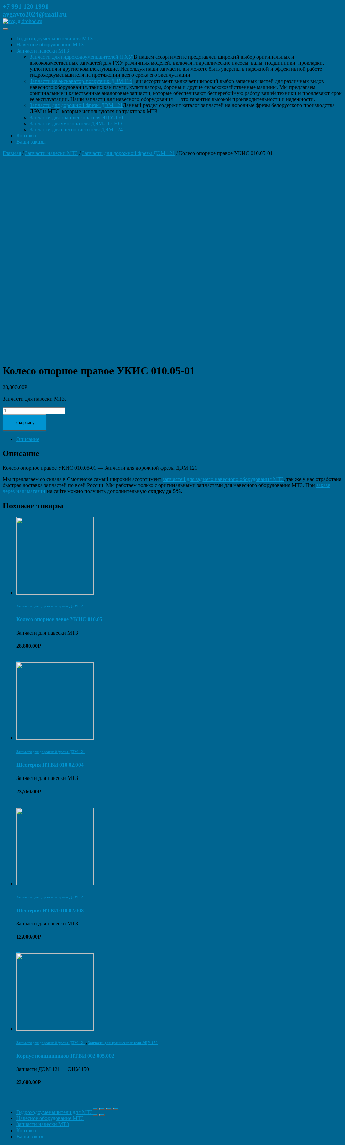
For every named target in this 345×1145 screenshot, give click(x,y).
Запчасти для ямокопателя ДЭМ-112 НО (76, 123)
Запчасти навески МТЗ (42, 51)
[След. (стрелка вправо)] (102, 1115)
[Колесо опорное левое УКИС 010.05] (55, 593)
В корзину (24, 422)
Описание (27, 439)
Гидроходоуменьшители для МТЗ (54, 38)
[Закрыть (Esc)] (95, 1109)
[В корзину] (18, 659)
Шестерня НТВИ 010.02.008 (50, 910)
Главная (12, 153)
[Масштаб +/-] (115, 1109)
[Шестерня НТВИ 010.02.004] (55, 738)
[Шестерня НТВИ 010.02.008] (55, 883)
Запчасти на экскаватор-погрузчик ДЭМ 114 (81, 81)
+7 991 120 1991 (26, 6)
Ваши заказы (31, 142)
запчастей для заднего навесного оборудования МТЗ (223, 479)
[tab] (179, 439)
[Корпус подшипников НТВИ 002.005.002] (55, 1029)
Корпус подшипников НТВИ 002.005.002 (65, 1056)
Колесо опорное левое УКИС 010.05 (59, 619)
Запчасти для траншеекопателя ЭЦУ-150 (76, 117)
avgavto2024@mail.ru (35, 14)
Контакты (27, 135)
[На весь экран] (109, 1109)
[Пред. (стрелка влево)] (95, 1115)
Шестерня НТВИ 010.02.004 (50, 765)
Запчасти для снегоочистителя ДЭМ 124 (76, 129)
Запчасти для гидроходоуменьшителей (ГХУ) (82, 57)
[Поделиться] (102, 1109)
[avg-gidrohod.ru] (22, 21)
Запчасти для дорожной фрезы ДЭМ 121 (76, 105)
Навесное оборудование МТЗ (50, 44)
